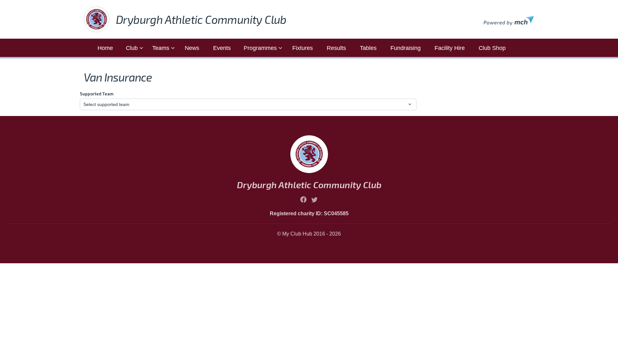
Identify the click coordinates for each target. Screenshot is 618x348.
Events (222, 48)
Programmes (260, 48)
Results (336, 48)
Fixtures (302, 48)
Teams (160, 48)
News (192, 48)
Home (105, 48)
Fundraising (405, 48)
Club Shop (492, 48)
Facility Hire (450, 48)
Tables (368, 48)
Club (132, 48)
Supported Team (96, 93)
